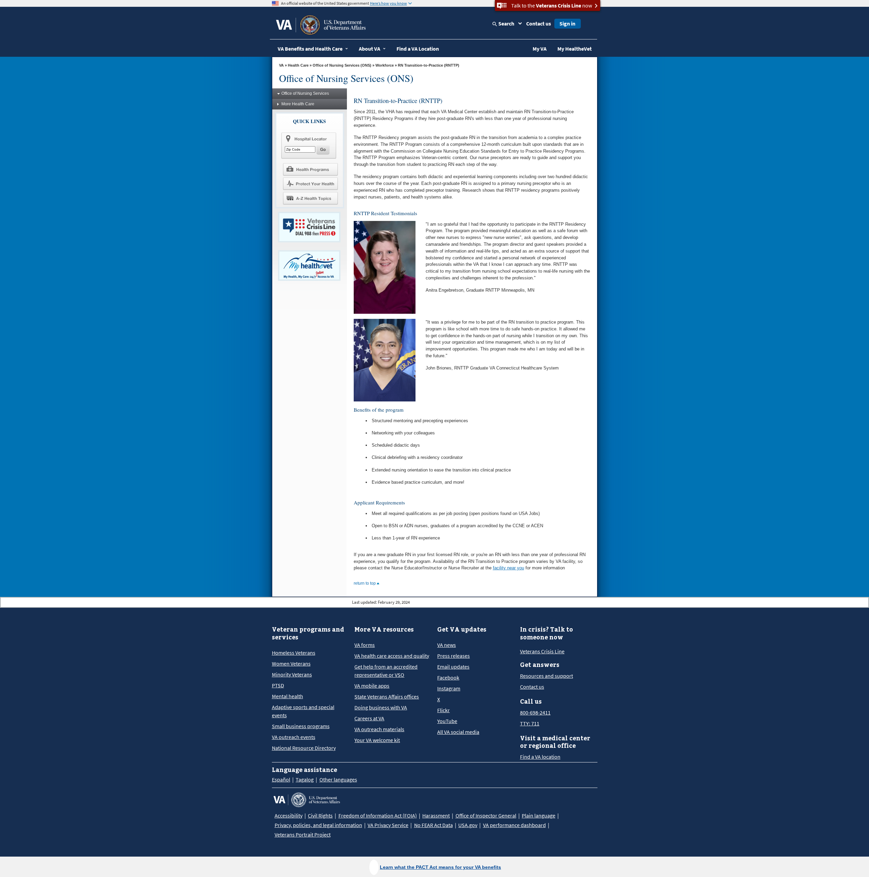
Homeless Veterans (293, 652)
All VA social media (458, 731)
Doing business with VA (380, 707)
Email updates (453, 666)
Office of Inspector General (486, 815)
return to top (365, 583)
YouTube (447, 721)
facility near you (508, 567)
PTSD (278, 685)
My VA (540, 48)
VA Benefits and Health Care (310, 48)
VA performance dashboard (514, 825)
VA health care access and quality (391, 655)
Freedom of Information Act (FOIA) (377, 815)
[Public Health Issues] (310, 183)
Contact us (538, 23)
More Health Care (297, 104)
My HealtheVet (574, 48)
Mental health (287, 696)
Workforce (384, 65)
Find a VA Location (417, 48)
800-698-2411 (535, 712)
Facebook (448, 677)
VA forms (364, 644)
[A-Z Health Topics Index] (310, 198)
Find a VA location (540, 756)
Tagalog (305, 779)
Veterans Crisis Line (542, 651)
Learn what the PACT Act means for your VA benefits (440, 867)
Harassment (436, 815)
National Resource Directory (304, 747)
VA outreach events (293, 737)
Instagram (448, 688)
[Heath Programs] (310, 169)
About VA (369, 48)
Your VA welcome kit (377, 740)
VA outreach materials (379, 729)
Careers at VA (369, 718)
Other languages (338, 779)
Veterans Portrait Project (303, 834)
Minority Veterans (292, 674)
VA (281, 65)
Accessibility (288, 815)
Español (281, 779)
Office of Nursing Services (305, 93)
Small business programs (301, 726)
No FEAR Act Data (433, 825)
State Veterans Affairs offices (386, 696)
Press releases (453, 655)
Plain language (538, 815)
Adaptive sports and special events (303, 711)
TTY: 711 (529, 723)
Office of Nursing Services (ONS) (342, 65)
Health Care (298, 65)
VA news (446, 644)
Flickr (443, 710)
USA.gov (467, 825)
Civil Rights (320, 815)
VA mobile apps (371, 685)
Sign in (567, 23)
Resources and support (546, 675)
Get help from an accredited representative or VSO (386, 670)
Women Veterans (291, 663)
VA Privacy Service (388, 825)
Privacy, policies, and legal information (318, 825)
